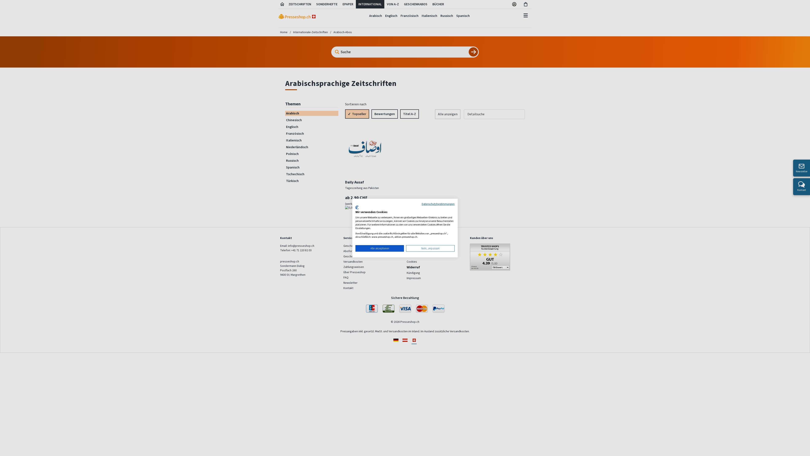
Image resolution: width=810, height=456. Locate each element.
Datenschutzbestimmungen (438, 204)
